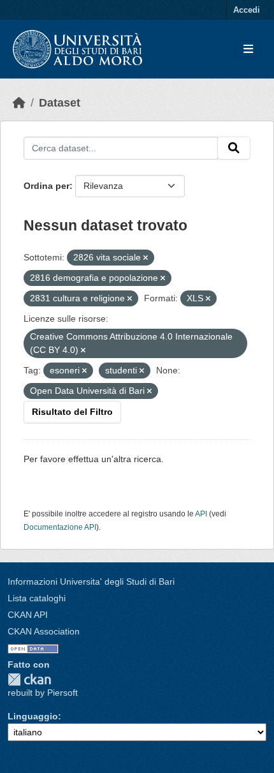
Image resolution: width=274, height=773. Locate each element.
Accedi (246, 10)
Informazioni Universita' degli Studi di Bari (91, 581)
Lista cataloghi (37, 598)
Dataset (59, 102)
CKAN (29, 679)
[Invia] (233, 148)
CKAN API (28, 615)
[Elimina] (145, 258)
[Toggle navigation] (248, 49)
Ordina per (46, 186)
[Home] (19, 102)
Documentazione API (60, 527)
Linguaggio (33, 716)
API (201, 513)
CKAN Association (44, 631)
